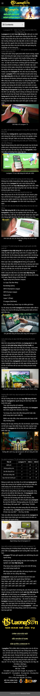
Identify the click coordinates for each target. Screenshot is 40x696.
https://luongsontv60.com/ (12, 407)
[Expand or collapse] (22, 24)
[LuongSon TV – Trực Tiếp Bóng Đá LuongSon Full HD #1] (20, 3)
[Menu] (2, 3)
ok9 (10, 581)
